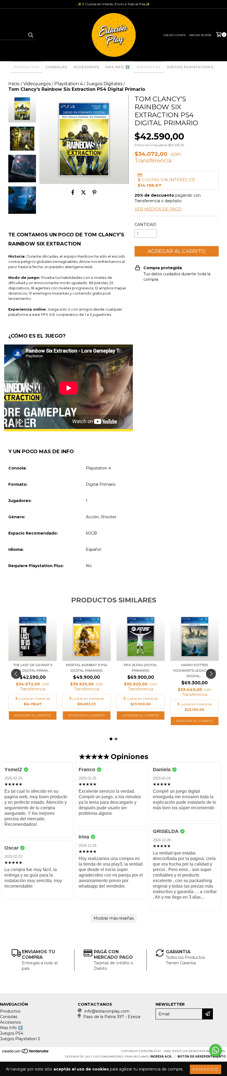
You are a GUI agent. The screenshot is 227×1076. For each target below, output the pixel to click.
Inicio (14, 83)
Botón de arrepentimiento (201, 1056)
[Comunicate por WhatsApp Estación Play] (215, 1050)
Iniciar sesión (200, 35)
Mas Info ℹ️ (117, 67)
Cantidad (145, 224)
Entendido (205, 1069)
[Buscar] (30, 35)
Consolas (56, 67)
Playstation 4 (68, 83)
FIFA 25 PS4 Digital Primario (140, 667)
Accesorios (86, 67)
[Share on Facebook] (72, 192)
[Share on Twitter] (83, 192)
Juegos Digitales (104, 83)
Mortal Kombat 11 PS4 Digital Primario (86, 667)
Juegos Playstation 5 (190, 67)
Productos (26, 67)
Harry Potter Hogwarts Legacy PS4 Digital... (194, 670)
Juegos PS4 (148, 67)
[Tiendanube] (25, 1052)
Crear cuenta (174, 35)
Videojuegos (37, 83)
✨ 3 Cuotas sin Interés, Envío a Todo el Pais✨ (113, 4)
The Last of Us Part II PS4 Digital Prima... (32, 667)
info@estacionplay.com (107, 1011)
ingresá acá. (161, 1056)
